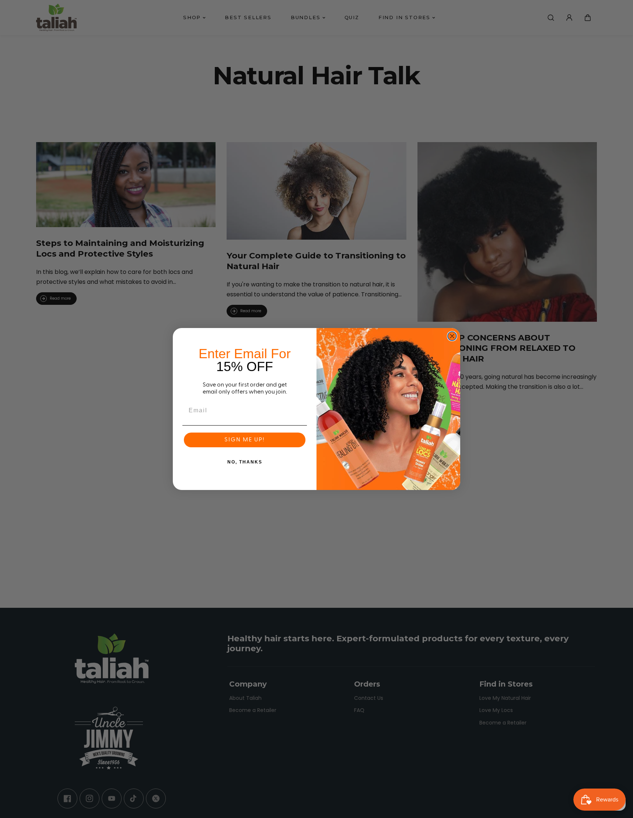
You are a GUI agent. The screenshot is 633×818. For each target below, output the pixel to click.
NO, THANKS (244, 462)
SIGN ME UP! (244, 440)
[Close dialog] (452, 336)
